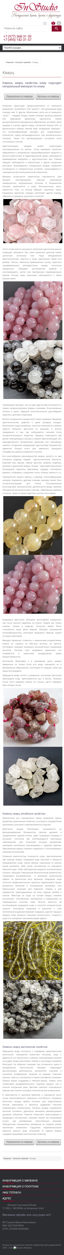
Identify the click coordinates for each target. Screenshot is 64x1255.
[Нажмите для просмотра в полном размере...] (32, 201)
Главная (9, 62)
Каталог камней (23, 62)
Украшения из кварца (19, 96)
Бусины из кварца (48, 96)
